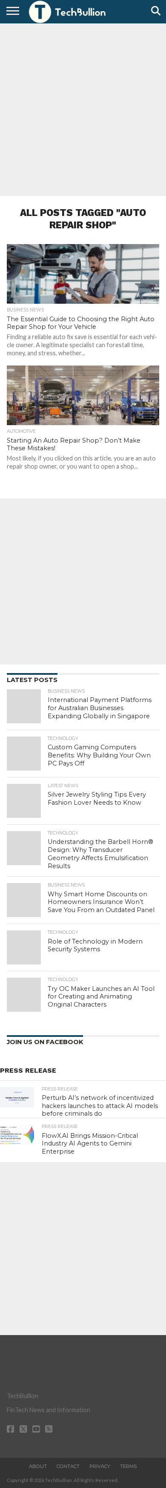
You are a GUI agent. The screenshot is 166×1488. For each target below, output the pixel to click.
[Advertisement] (83, 109)
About (38, 1466)
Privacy (99, 1466)
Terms (128, 1466)
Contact (68, 1466)
